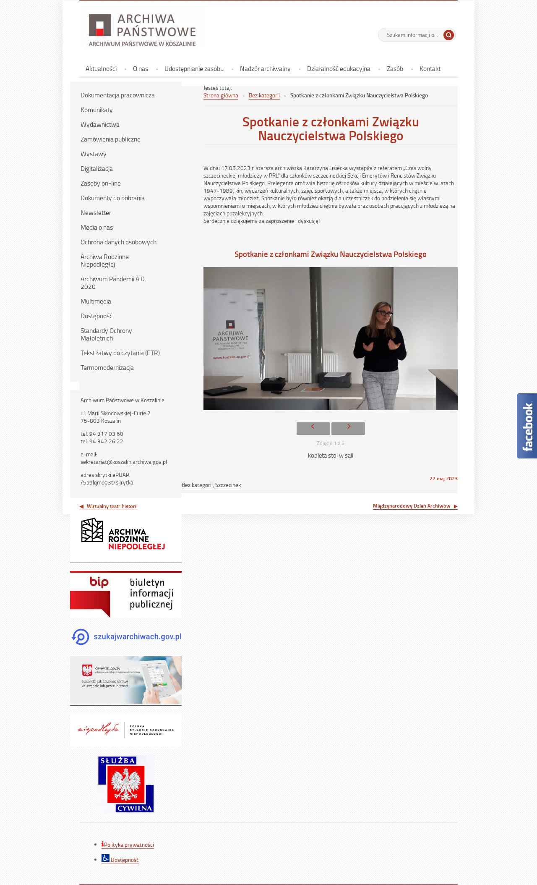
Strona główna (220, 95)
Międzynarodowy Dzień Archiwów (412, 505)
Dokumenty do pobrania (113, 197)
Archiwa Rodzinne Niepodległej (105, 260)
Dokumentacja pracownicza (118, 94)
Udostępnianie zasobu (194, 68)
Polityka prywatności (129, 844)
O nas (140, 68)
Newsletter (96, 212)
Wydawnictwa (100, 124)
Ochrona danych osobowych (118, 241)
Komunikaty (97, 109)
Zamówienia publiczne (111, 139)
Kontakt (430, 68)
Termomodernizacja (107, 367)
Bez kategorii (264, 95)
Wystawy (94, 153)
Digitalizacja (97, 168)
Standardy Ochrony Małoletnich (106, 334)
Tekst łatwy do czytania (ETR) (120, 352)
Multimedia (96, 301)
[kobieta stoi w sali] (330, 340)
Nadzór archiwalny (265, 68)
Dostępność (96, 315)
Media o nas (97, 227)
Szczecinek (228, 485)
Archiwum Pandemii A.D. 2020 (113, 282)
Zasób (395, 68)
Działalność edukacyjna (338, 68)
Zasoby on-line (101, 183)
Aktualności (101, 68)
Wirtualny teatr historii (112, 506)
